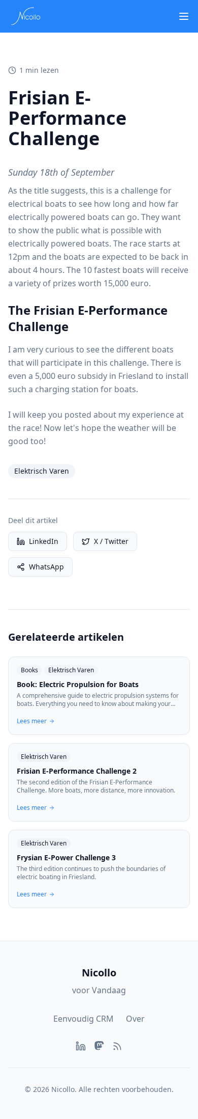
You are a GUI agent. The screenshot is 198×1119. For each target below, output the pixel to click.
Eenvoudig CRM (83, 1018)
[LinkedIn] (81, 1046)
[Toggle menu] (184, 16)
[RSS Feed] (117, 1046)
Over (135, 1018)
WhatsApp (46, 566)
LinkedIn (43, 541)
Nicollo (99, 972)
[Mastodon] (99, 1046)
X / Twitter (111, 541)
